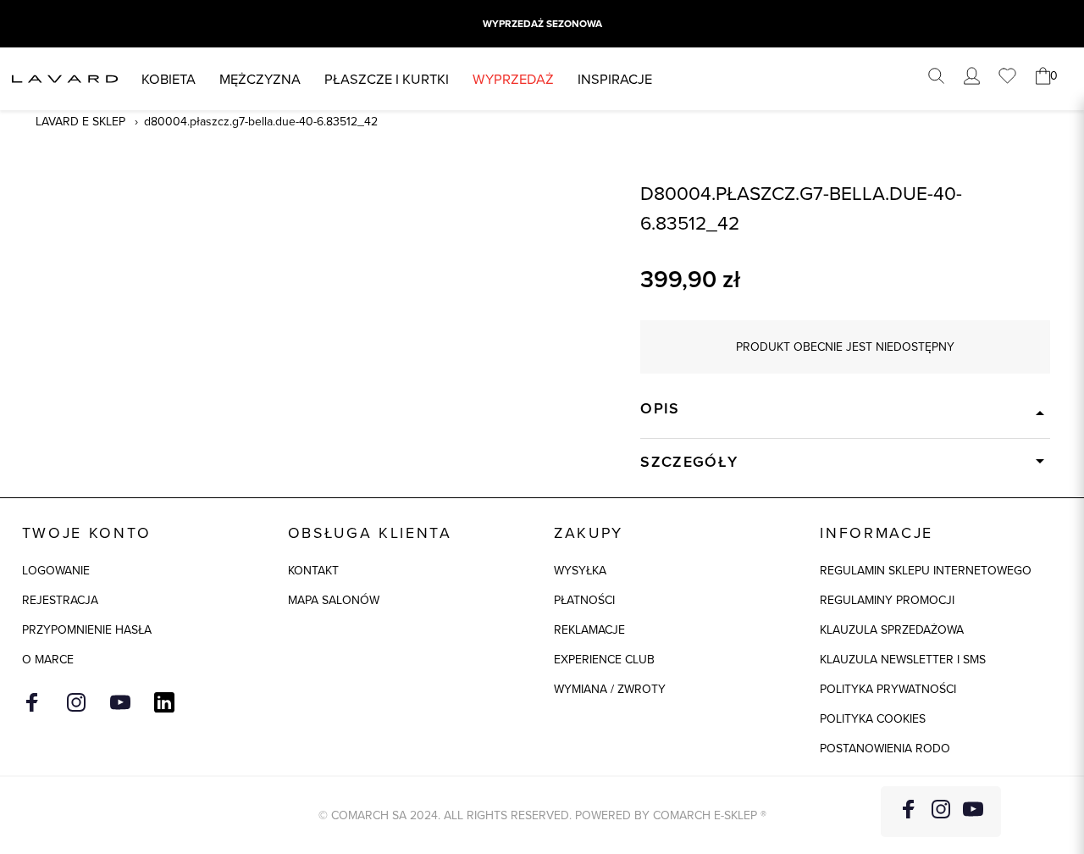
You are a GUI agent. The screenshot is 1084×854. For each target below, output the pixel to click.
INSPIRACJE (615, 78)
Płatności (584, 599)
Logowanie (56, 570)
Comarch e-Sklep (705, 815)
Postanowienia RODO (885, 748)
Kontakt (313, 570)
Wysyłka (580, 570)
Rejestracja (60, 599)
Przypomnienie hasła (87, 629)
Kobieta (168, 78)
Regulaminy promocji (887, 599)
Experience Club (604, 659)
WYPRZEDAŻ (513, 78)
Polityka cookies (873, 718)
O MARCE (48, 659)
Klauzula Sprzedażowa (892, 629)
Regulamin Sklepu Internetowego (925, 570)
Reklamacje (589, 629)
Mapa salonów (333, 599)
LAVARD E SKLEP (80, 121)
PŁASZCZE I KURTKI (386, 78)
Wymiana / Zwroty (610, 688)
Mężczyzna (260, 78)
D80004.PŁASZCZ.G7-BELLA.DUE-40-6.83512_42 (261, 121)
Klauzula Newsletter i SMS (903, 659)
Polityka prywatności (888, 688)
